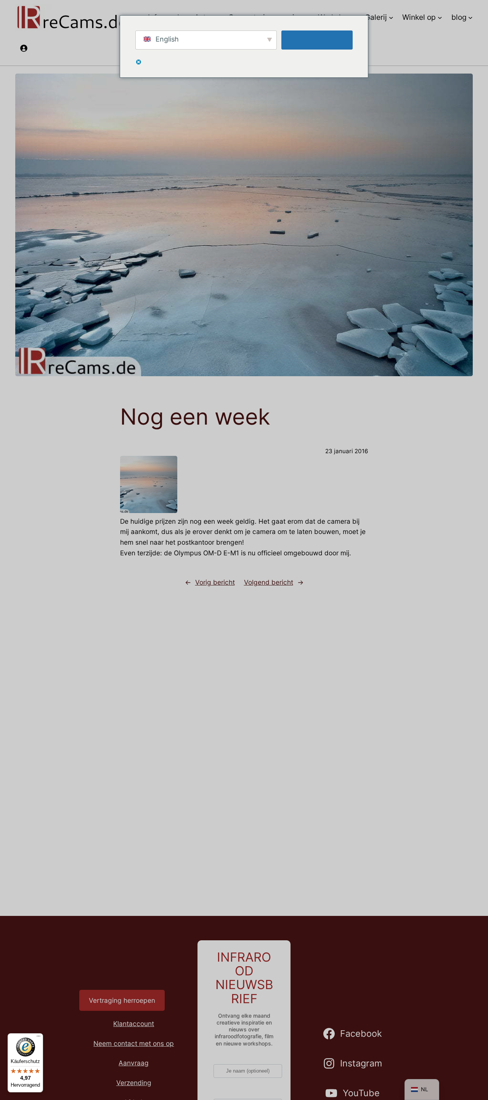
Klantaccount (133, 1024)
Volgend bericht (268, 582)
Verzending (133, 1083)
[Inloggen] (23, 48)
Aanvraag (134, 1063)
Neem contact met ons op (133, 1043)
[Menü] (38, 1037)
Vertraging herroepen (122, 1000)
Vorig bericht (215, 582)
